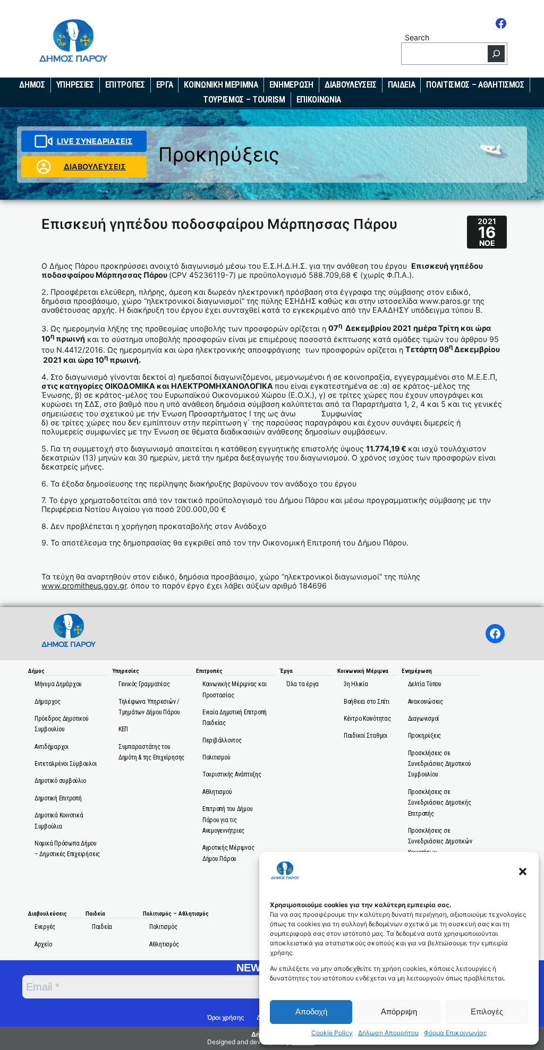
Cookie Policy (332, 1033)
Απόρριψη (399, 1011)
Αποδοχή (311, 1011)
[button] (522, 871)
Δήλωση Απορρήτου (388, 1033)
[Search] (496, 53)
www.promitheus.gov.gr (83, 585)
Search (417, 37)
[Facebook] (501, 23)
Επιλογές (487, 1011)
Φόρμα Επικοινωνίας (455, 1033)
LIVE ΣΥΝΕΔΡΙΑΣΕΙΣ (95, 141)
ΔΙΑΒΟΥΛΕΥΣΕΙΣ (95, 166)
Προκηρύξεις (218, 154)
